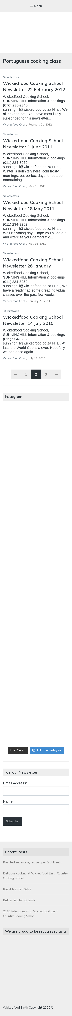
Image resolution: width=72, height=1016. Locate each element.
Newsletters (11, 77)
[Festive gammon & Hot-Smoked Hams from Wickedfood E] (36, 687)
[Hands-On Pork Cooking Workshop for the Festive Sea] (36, 500)
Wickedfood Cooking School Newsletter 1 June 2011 (33, 144)
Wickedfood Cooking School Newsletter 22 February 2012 (34, 86)
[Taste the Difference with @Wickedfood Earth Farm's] (36, 650)
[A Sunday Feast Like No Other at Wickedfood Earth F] (36, 725)
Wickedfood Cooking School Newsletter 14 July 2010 (33, 320)
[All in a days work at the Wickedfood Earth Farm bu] (36, 538)
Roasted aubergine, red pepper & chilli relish (33, 862)
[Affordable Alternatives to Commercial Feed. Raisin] (36, 575)
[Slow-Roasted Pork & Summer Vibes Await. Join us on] (36, 463)
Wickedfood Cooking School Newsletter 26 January (33, 263)
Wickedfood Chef (14, 125)
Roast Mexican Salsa (17, 889)
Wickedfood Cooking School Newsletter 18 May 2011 (33, 205)
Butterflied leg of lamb (19, 900)
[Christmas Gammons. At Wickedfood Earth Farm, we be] (36, 612)
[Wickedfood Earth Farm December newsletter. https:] (36, 425)
